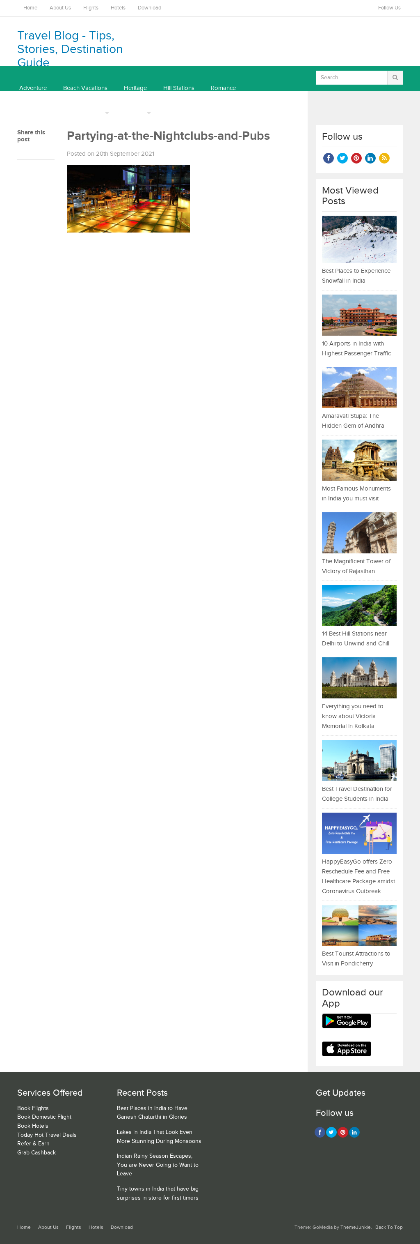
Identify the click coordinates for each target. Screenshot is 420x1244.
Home (30, 8)
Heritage (135, 88)
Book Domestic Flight (44, 1117)
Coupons (132, 112)
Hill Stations (178, 88)
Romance (223, 88)
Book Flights (33, 1108)
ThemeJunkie (355, 1227)
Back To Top (389, 1227)
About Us (60, 8)
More (96, 112)
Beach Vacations (85, 88)
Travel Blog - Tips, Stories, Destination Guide (70, 49)
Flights (90, 8)
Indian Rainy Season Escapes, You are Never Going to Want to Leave (158, 1165)
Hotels (118, 8)
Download (149, 8)
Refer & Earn (33, 1143)
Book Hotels (32, 1126)
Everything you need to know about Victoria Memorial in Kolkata (352, 716)
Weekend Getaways (46, 112)
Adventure (33, 88)
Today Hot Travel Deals (47, 1135)
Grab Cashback (36, 1153)
